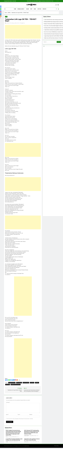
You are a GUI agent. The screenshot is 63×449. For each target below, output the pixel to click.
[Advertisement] (23, 32)
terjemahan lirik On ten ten (15, 384)
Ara (7, 436)
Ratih (7, 441)
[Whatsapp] (9, 380)
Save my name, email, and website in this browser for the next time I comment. (20, 418)
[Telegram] (10, 380)
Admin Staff (26, 435)
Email (19, 414)
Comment (8, 402)
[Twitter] (7, 380)
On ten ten (32, 382)
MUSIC (6, 16)
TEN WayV (7, 384)
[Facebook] (6, 380)
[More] (17, 380)
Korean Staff (8, 23)
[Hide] (0, 17)
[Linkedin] (14, 380)
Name (7, 414)
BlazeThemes (27, 445)
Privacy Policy (56, 445)
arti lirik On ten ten (12, 382)
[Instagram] (15, 380)
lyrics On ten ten (26, 382)
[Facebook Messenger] (12, 380)
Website (30, 414)
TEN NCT (37, 382)
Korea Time (26, 441)
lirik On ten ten (19, 382)
